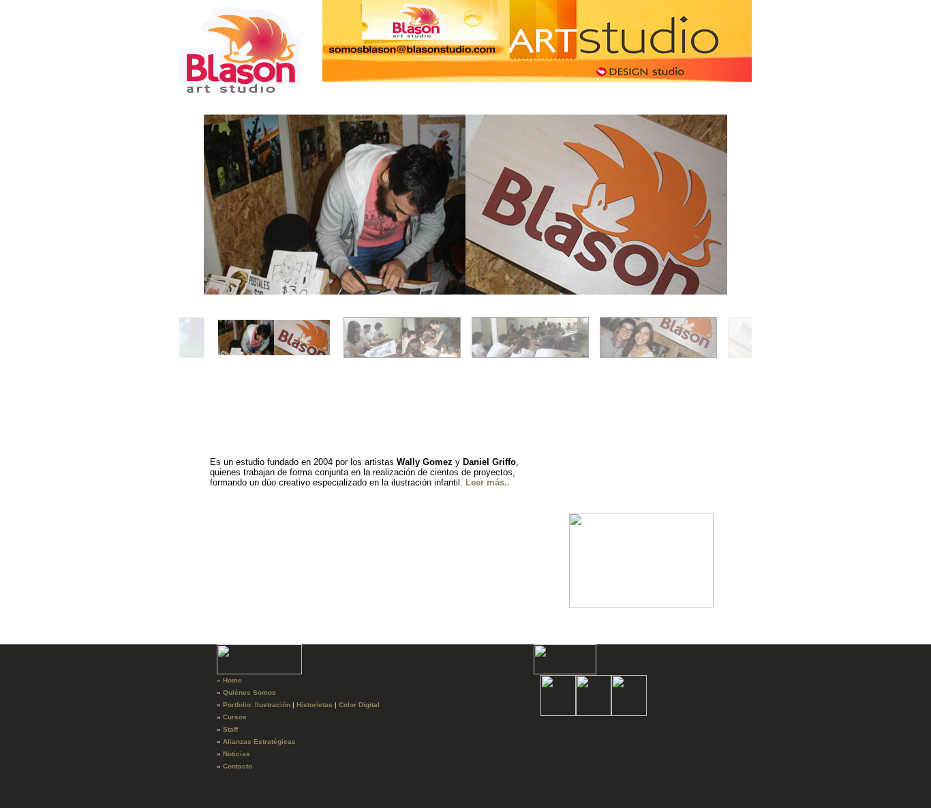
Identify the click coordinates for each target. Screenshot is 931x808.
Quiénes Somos (249, 692)
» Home (229, 680)
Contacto (237, 766)
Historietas (314, 704)
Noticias (236, 754)
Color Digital (359, 704)
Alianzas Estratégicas (259, 741)
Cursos (235, 717)
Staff (230, 729)
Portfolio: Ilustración (256, 704)
